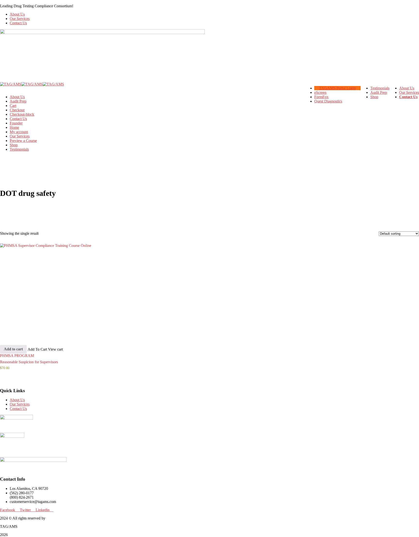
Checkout (17, 110)
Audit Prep (18, 101)
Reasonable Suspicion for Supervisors (29, 362)
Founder (16, 123)
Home (14, 127)
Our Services (20, 19)
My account (19, 132)
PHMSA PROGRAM (17, 356)
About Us (17, 14)
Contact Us (18, 23)
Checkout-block (22, 114)
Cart (13, 106)
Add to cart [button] (13, 349)
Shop (14, 145)
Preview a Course (23, 141)
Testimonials (19, 149)
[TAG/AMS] (10, 84)
